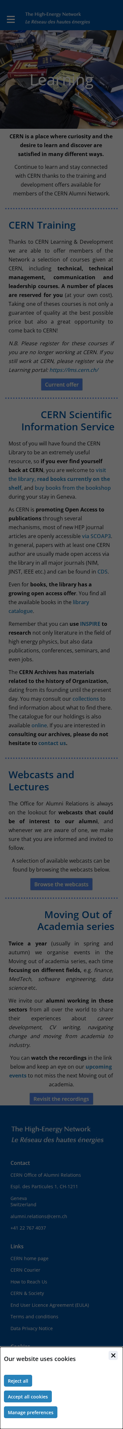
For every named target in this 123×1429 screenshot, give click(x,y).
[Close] (113, 1355)
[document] (61, 1388)
